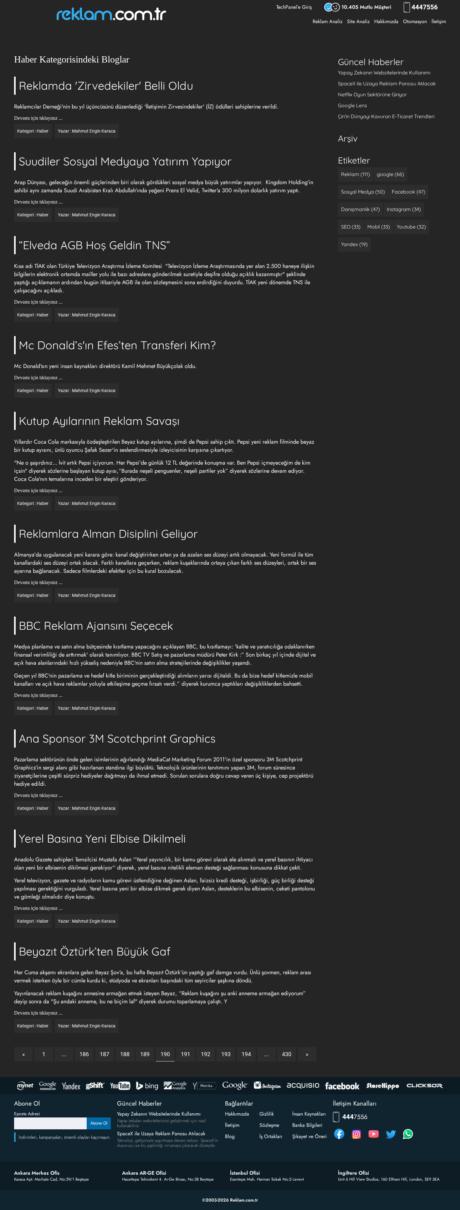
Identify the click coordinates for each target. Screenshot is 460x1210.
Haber (43, 131)
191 (185, 1054)
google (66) (390, 174)
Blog (230, 1136)
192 (205, 1054)
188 (125, 1054)
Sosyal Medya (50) (363, 192)
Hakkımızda (386, 21)
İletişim (439, 21)
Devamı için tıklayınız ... (38, 118)
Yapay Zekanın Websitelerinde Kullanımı (384, 72)
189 (145, 1054)
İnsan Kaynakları (309, 1113)
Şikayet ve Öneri (309, 1136)
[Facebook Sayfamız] (339, 1139)
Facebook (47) (408, 192)
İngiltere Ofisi (353, 1173)
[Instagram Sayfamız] (356, 1139)
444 (424, 7)
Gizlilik (266, 1113)
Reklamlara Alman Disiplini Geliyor (108, 534)
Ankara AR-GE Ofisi (144, 1173)
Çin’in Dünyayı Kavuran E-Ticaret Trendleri (386, 116)
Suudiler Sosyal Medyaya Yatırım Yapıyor (125, 161)
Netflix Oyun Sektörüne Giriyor (372, 94)
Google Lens (352, 105)
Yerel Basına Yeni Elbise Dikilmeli (102, 838)
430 (286, 1054)
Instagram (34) (404, 209)
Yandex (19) (354, 244)
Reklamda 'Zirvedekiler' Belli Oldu (106, 85)
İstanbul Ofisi (245, 1173)
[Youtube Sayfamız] (373, 1139)
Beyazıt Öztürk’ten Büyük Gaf (95, 951)
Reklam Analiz (327, 21)
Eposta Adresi (27, 1114)
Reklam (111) (355, 174)
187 (104, 1054)
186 (84, 1054)
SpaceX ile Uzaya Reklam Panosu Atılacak (387, 83)
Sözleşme (269, 1125)
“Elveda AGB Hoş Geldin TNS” (94, 245)
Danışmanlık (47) (360, 209)
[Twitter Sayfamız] (391, 1139)
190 (165, 1054)
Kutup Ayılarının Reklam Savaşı (99, 421)
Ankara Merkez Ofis (36, 1173)
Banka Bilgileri (307, 1125)
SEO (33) (350, 227)
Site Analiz (358, 21)
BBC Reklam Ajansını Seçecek (96, 625)
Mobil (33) (378, 227)
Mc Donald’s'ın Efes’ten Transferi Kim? (117, 345)
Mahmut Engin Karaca (93, 131)
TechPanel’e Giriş (294, 7)
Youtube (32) (411, 227)
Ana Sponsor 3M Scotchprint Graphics (117, 738)
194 (246, 1054)
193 (226, 1054)
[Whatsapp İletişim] (408, 1139)
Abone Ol (98, 1123)
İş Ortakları (270, 1136)
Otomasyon (415, 21)
